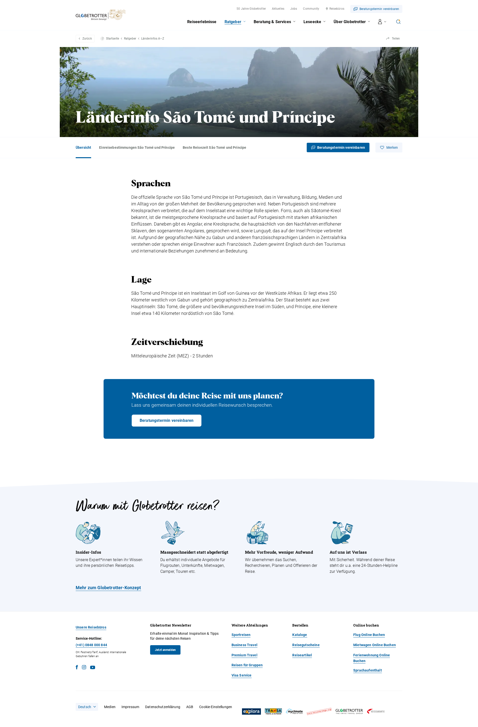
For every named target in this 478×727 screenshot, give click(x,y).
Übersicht (83, 147)
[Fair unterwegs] (319, 711)
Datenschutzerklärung (162, 707)
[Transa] (273, 711)
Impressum (130, 707)
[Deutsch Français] (87, 707)
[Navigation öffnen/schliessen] (382, 21)
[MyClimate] (294, 711)
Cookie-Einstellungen (215, 707)
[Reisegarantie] (375, 711)
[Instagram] (84, 668)
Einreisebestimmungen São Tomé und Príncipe (137, 147)
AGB (189, 707)
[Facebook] (77, 668)
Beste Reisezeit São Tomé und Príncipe (214, 147)
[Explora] (251, 711)
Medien (110, 707)
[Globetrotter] (349, 711)
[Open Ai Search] (398, 21)
